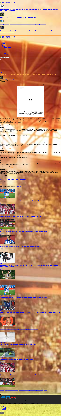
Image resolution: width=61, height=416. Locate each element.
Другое (3, 46)
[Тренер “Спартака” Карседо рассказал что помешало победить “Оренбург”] (7, 213)
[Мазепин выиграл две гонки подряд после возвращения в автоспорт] (7, 326)
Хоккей (3, 40)
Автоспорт (4, 45)
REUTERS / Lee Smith (13, 167)
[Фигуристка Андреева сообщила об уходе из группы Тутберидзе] (7, 341)
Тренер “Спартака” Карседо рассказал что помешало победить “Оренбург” (20, 216)
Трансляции (6, 54)
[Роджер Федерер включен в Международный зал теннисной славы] (2, 15)
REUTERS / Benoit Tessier (7, 148)
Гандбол (5, 52)
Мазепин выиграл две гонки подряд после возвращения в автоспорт (19, 329)
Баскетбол (4, 41)
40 (0, 316)
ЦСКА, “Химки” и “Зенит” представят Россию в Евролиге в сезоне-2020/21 (15, 182)
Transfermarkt (25, 115)
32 (0, 234)
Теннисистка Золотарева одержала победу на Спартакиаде (16, 359)
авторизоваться (18, 186)
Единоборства (4, 42)
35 (0, 249)
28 (0, 203)
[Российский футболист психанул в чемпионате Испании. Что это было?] (7, 243)
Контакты (3, 410)
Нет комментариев (11, 79)
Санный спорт (6, 51)
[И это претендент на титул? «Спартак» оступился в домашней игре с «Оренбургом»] (7, 228)
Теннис (3, 44)
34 (0, 269)
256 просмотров (3, 79)
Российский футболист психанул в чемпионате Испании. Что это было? (20, 246)
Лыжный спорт (6, 50)
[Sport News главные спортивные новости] (8, 399)
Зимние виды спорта (7, 47)
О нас (3, 406)
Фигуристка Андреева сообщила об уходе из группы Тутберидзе (18, 344)
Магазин (3, 38)
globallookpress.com (11, 125)
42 (0, 347)
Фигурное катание (3, 342)
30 (0, 284)
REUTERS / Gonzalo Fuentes (13, 137)
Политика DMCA (4, 407)
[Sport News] (8, 2)
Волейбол (4, 43)
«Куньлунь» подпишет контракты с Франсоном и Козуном (13, 179)
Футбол (3, 39)
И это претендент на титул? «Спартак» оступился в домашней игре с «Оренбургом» (23, 231)
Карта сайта (4, 409)
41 (0, 331)
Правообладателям (5, 408)
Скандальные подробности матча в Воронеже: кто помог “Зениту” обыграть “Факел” (23, 24)
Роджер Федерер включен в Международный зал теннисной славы (18, 17)
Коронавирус (6, 48)
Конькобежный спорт (7, 49)
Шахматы (5, 53)
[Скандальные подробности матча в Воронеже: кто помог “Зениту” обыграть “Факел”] (2, 22)
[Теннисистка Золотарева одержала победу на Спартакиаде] (7, 356)
